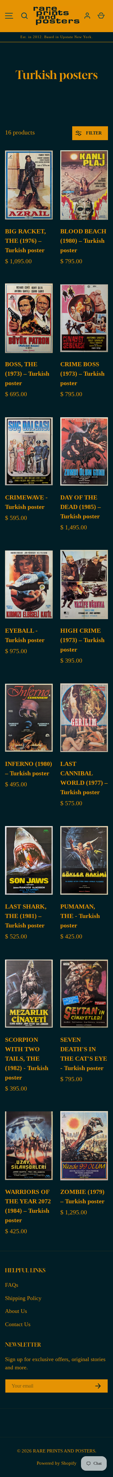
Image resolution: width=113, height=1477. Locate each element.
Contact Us (17, 1324)
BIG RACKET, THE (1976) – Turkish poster (25, 241)
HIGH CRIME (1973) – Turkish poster (82, 640)
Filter (93, 133)
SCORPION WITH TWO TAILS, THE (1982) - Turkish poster (26, 1058)
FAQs (11, 1285)
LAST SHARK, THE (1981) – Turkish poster (25, 916)
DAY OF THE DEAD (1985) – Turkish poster (80, 507)
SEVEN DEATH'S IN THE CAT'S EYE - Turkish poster (83, 1053)
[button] (24, 16)
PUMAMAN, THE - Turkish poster (80, 916)
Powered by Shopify (57, 1463)
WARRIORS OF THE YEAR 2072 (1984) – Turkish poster (28, 1205)
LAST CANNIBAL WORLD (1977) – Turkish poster (84, 778)
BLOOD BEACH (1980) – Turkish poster (83, 241)
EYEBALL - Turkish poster (25, 635)
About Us (16, 1311)
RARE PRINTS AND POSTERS (64, 1450)
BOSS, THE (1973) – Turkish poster (27, 373)
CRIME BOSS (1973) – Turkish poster (82, 373)
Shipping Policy (23, 1298)
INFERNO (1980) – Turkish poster (28, 768)
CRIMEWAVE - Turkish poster (26, 502)
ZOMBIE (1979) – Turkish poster (82, 1196)
